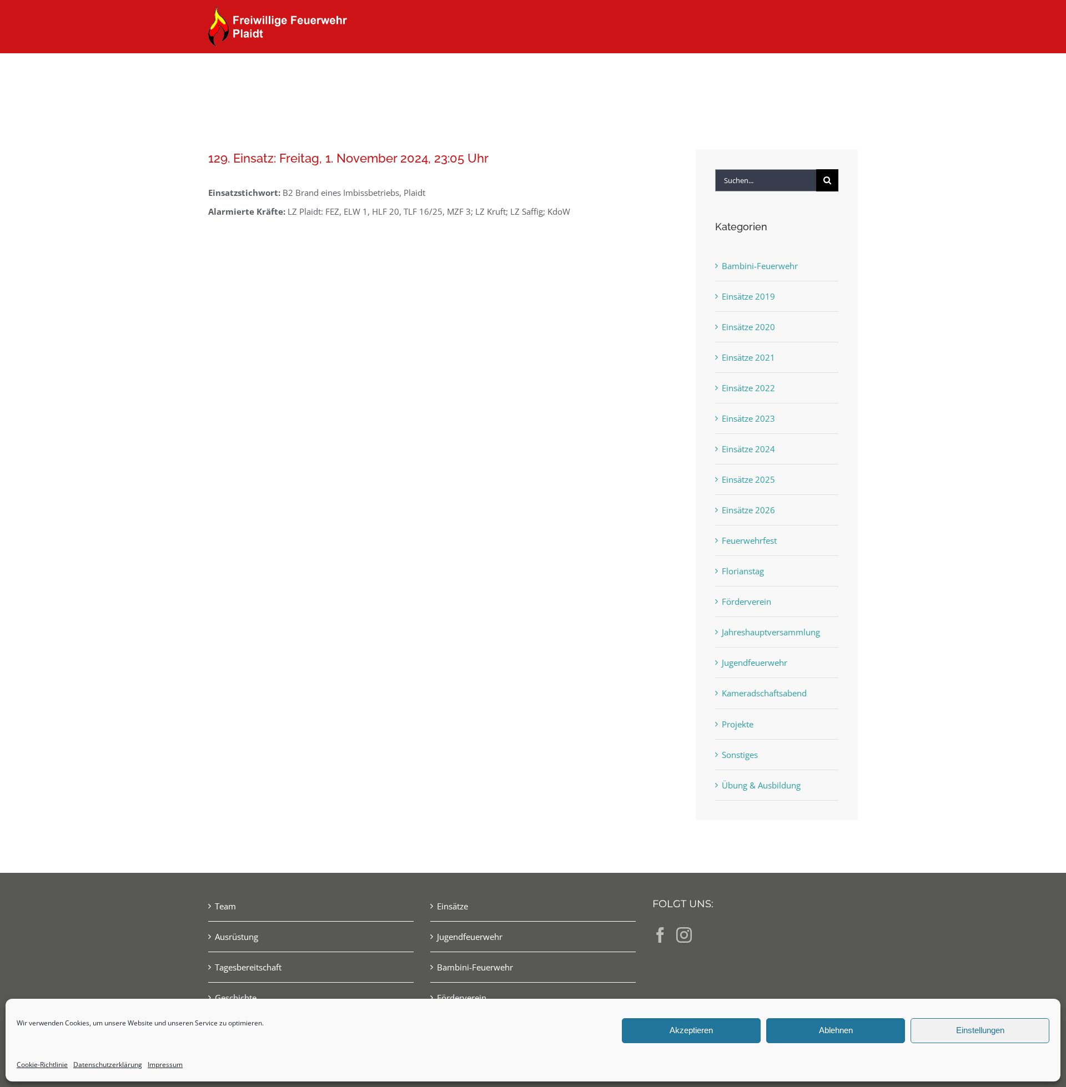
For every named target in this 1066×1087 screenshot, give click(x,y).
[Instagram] (684, 935)
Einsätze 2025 (748, 479)
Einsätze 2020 (748, 326)
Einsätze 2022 (748, 387)
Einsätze (452, 906)
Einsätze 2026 (748, 509)
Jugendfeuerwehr (754, 662)
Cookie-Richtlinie (42, 1064)
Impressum (165, 1064)
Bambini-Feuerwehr (760, 265)
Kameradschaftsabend (764, 693)
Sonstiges (740, 754)
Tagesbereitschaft (248, 967)
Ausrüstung (236, 936)
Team (225, 906)
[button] (840, 73)
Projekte (737, 724)
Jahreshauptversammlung (771, 632)
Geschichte (236, 997)
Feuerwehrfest (749, 540)
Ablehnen (836, 1030)
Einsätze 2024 (748, 448)
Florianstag (743, 571)
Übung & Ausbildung (761, 785)
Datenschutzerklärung (107, 1064)
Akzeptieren (691, 1030)
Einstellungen (980, 1030)
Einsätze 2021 (748, 357)
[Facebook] (660, 935)
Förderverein (746, 601)
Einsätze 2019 (748, 296)
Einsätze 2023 (748, 418)
